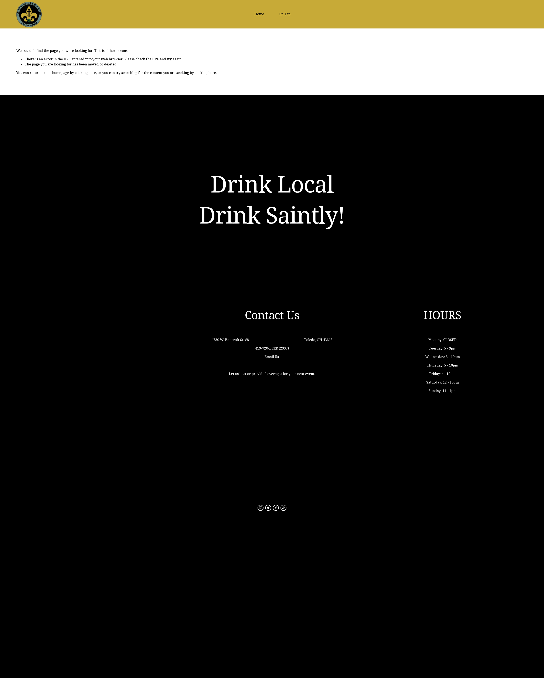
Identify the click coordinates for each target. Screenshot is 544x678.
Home (259, 14)
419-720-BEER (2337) (272, 348)
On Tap (284, 14)
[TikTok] (283, 508)
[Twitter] (268, 508)
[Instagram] (261, 508)
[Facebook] (276, 508)
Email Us (272, 357)
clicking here (85, 73)
